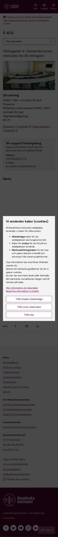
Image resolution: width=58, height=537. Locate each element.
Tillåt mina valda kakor (29, 306)
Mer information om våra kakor (22, 287)
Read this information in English (22, 291)
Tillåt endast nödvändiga (29, 299)
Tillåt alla (29, 314)
